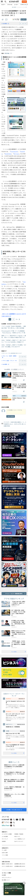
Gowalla (16, 94)
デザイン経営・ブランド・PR (10, 360)
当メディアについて (18, 841)
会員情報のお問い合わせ (19, 863)
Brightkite (16, 112)
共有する (24, 19)
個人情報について (6, 880)
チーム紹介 (4, 850)
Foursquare (16, 76)
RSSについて (17, 836)
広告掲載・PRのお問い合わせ (13, 809)
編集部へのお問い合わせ (7, 863)
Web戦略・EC (6, 23)
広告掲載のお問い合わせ (19, 866)
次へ (17, 319)
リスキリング (23, 4)
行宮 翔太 (7, 53)
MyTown (16, 130)
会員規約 (4, 841)
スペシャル (9, 4)
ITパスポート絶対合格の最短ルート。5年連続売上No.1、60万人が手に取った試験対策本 (15, 424)
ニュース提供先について (19, 839)
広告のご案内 (5, 852)
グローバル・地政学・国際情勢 (9, 356)
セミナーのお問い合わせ (7, 866)
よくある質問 (5, 836)
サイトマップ (5, 839)
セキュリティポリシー (7, 877)
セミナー (3, 4)
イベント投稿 (5, 855)
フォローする (24, 23)
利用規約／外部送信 (18, 834)
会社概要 (4, 875)
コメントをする (10, 416)
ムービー (16, 4)
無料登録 (24, 1)
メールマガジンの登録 (7, 834)
